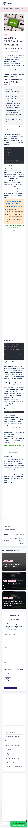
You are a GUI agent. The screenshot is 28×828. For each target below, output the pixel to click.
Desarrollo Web (10, 749)
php (14, 57)
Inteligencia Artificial (11, 754)
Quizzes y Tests (10, 762)
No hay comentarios (15, 51)
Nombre (6, 647)
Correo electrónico (9, 655)
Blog (6, 741)
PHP (6, 34)
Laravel (6, 561)
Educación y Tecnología (12, 745)
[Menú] (25, 3)
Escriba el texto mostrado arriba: (12, 680)
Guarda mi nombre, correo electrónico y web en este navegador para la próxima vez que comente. (14, 670)
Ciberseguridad (10, 732)
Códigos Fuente (16, 206)
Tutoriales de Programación (14, 767)
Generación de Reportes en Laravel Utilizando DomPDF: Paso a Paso (12, 603)
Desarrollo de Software (12, 736)
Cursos (7, 209)
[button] (10, 529)
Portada (3, 8)
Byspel (7, 526)
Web (5, 662)
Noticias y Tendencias (12, 758)
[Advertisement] (14, 285)
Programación (12, 580)
